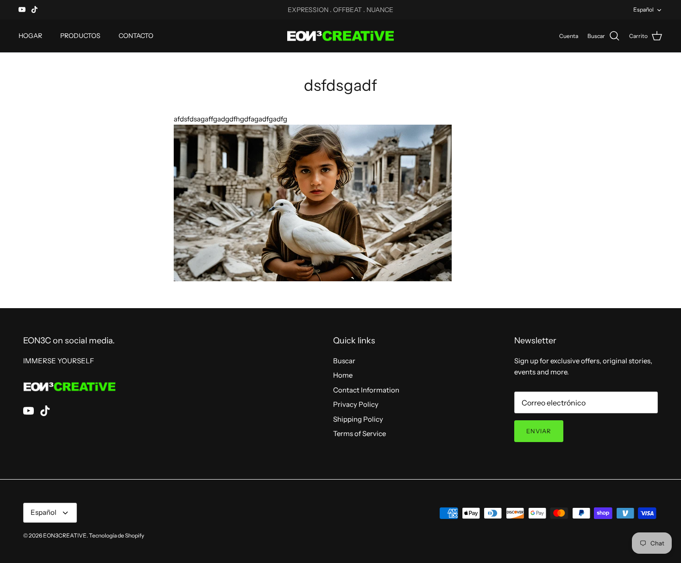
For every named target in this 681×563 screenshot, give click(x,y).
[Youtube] (22, 9)
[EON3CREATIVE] (340, 36)
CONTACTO (136, 36)
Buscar (344, 360)
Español (643, 9)
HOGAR (30, 36)
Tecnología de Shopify (116, 535)
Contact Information (366, 390)
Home (343, 375)
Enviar (538, 431)
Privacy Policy (355, 404)
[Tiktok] (34, 9)
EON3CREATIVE (65, 535)
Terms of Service (359, 433)
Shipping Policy (358, 419)
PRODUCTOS (80, 36)
